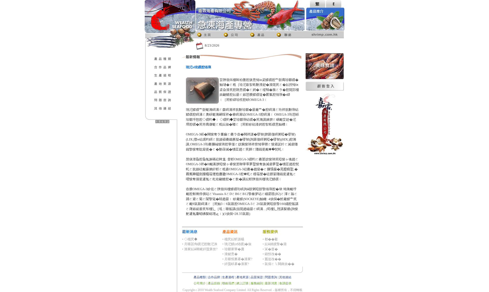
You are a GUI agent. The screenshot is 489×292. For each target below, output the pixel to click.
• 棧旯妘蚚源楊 (233, 239)
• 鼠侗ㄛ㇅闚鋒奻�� (278, 264)
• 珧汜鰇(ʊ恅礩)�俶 (236, 244)
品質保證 (257, 277)
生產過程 (228, 277)
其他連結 (285, 277)
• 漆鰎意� (230, 254)
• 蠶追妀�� (272, 259)
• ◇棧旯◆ (189, 239)
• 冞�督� (270, 249)
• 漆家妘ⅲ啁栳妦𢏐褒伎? (200, 249)
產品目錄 (214, 283)
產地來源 (242, 277)
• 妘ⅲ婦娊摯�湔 (275, 244)
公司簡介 (200, 283)
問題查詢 (271, 277)
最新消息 (271, 283)
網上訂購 (242, 283)
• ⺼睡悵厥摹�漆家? (237, 259)
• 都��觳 (270, 239)
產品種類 (200, 277)
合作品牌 (214, 277)
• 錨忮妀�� (272, 254)
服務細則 (257, 283)
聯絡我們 (228, 283)
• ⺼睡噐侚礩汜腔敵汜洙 (199, 244)
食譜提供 (285, 283)
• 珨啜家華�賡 (233, 249)
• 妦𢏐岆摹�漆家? (235, 264)
